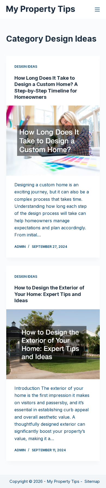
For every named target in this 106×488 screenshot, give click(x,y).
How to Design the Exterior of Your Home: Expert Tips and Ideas (49, 294)
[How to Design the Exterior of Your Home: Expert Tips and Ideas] (52, 344)
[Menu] (97, 9)
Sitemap (92, 481)
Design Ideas (25, 66)
